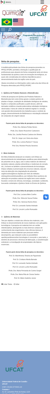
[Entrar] (2, 2)
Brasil (8, 2)
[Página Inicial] (25, 17)
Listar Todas (8, 284)
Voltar (17, 284)
